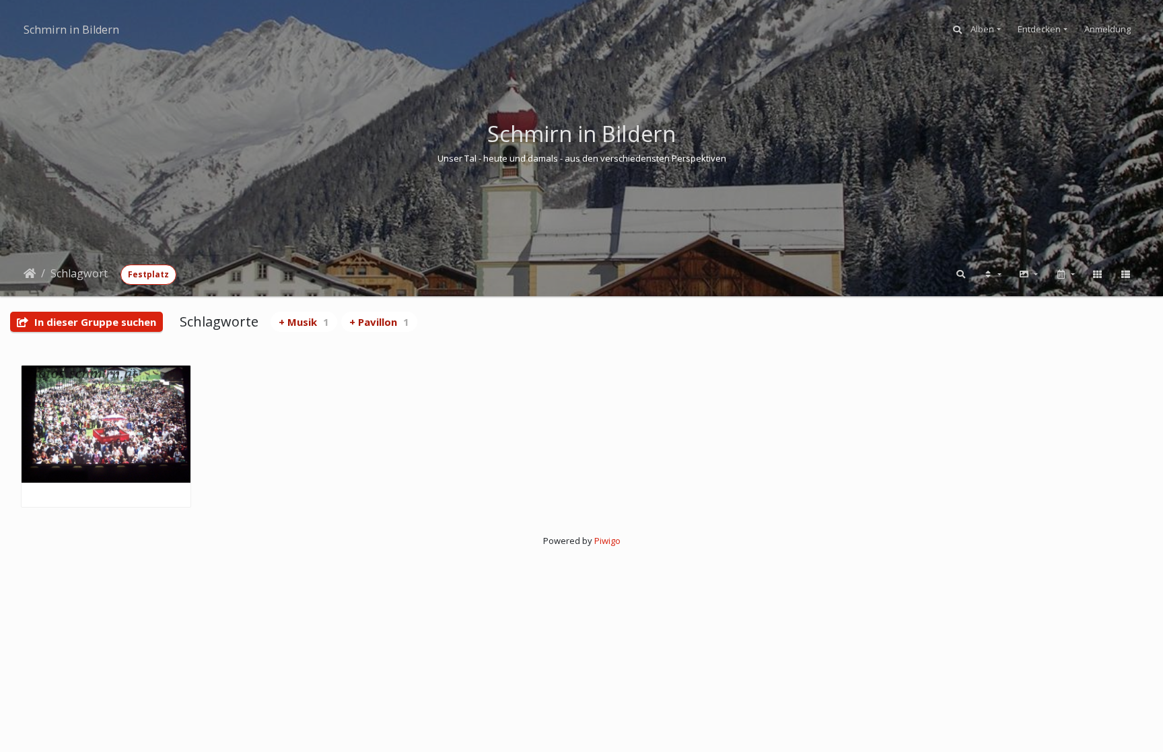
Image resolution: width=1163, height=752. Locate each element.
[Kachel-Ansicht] (1097, 275)
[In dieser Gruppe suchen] (961, 275)
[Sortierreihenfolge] (992, 275)
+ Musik (304, 322)
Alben (982, 29)
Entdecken (1039, 29)
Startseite (30, 273)
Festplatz (148, 274)
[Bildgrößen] (1028, 275)
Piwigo (607, 541)
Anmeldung (1107, 29)
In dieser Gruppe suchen (94, 322)
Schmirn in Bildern (71, 29)
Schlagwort (79, 273)
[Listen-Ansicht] (1125, 275)
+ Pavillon (379, 322)
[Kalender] (1065, 275)
